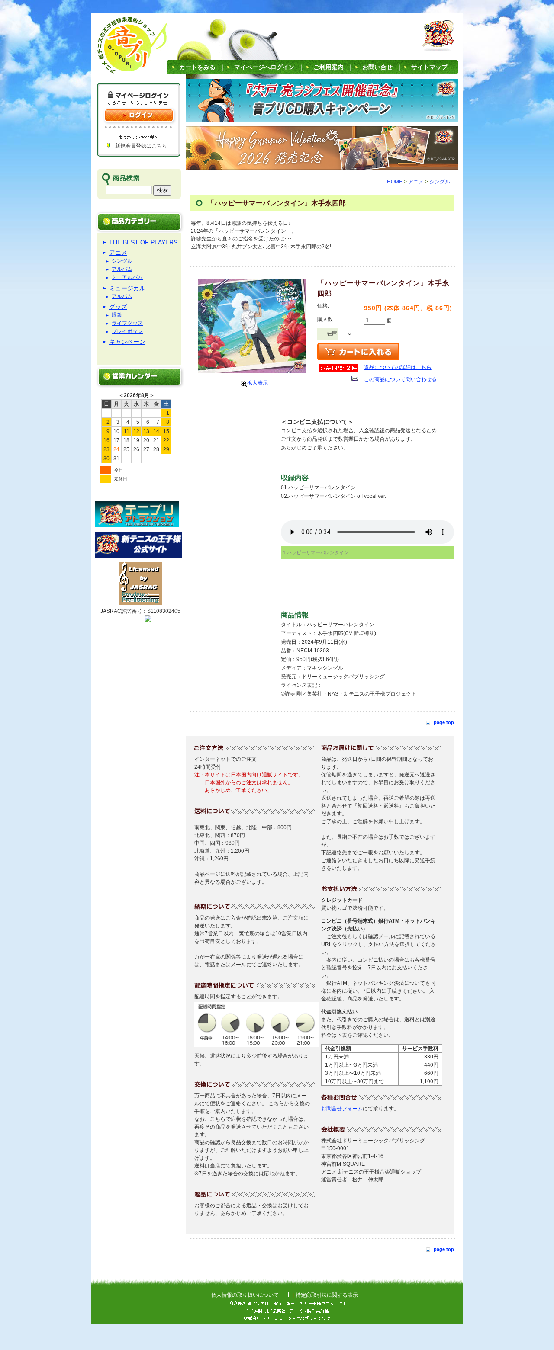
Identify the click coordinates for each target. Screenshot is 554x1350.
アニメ (118, 253)
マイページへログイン (264, 67)
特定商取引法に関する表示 (327, 1295)
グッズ (118, 307)
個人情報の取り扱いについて (245, 1295)
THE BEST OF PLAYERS (143, 242)
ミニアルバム (127, 277)
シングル (122, 261)
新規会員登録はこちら (141, 146)
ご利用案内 (328, 67)
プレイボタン (127, 331)
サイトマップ (429, 67)
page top (444, 722)
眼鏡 (117, 315)
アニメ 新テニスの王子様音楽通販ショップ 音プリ (121, 47)
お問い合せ (377, 67)
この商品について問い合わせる (400, 379)
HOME (395, 182)
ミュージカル (127, 288)
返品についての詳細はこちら (398, 367)
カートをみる (197, 67)
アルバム (122, 269)
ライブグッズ (127, 323)
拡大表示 (257, 383)
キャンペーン (127, 342)
